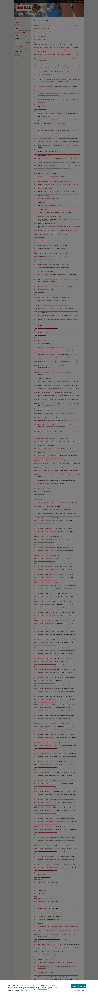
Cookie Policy (23, 990)
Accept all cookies (78, 986)
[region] (49, 988)
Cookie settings (42, 989)
